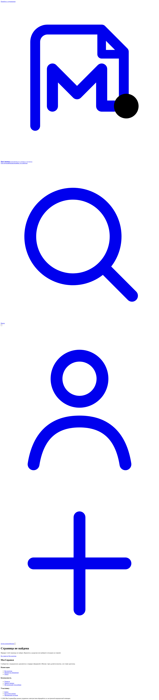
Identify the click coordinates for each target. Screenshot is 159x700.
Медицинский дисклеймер (12, 685)
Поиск (6, 674)
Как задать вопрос (10, 693)
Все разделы (12, 656)
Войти (6, 692)
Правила (7, 681)
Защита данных (9, 683)
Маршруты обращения (11, 672)
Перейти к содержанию (8, 1)
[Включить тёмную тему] (1, 325)
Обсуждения (5, 163)
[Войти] (79, 483)
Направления (13, 163)
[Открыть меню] (15, 644)
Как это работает (22, 163)
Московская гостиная (11, 695)
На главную (4, 656)
